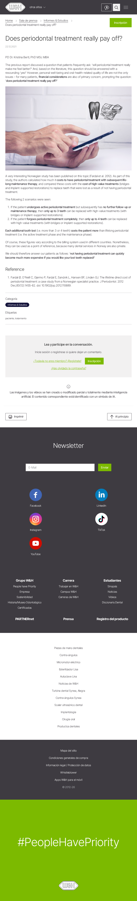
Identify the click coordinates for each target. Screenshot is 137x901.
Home (9, 20)
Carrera (68, 580)
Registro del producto (112, 619)
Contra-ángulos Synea (68, 698)
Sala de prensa (28, 20)
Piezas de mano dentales (68, 648)
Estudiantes (112, 580)
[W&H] (15, 7)
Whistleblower (68, 772)
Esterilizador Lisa (68, 669)
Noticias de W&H (68, 683)
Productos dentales (68, 726)
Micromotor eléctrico (68, 662)
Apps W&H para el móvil (68, 779)
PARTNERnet (24, 619)
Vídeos (112, 597)
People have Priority (24, 586)
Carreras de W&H (68, 597)
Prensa (68, 619)
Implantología (68, 712)
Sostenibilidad (25, 597)
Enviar (104, 467)
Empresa (25, 591)
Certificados (25, 607)
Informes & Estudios (56, 20)
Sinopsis (112, 586)
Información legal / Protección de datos (68, 765)
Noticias (112, 591)
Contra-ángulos (68, 655)
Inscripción (120, 22)
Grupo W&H (24, 580)
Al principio (122, 416)
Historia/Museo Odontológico (24, 602)
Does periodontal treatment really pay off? (30, 25)
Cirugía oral (68, 719)
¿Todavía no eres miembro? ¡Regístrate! (57, 361)
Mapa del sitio (68, 750)
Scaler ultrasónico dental (68, 705)
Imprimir (19, 416)
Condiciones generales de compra (68, 758)
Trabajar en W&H (68, 586)
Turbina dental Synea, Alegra (68, 690)
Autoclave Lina (68, 676)
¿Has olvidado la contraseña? (68, 368)
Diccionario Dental (112, 602)
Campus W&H (68, 591)
